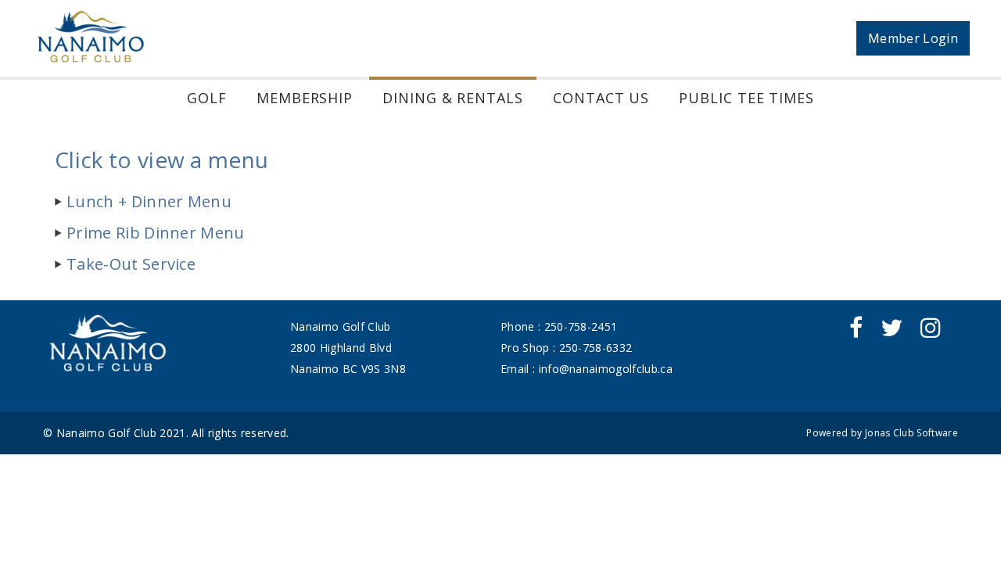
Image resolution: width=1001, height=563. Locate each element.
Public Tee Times (746, 97)
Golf (207, 97)
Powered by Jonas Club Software (882, 432)
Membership (305, 97)
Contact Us (601, 97)
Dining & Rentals (452, 97)
